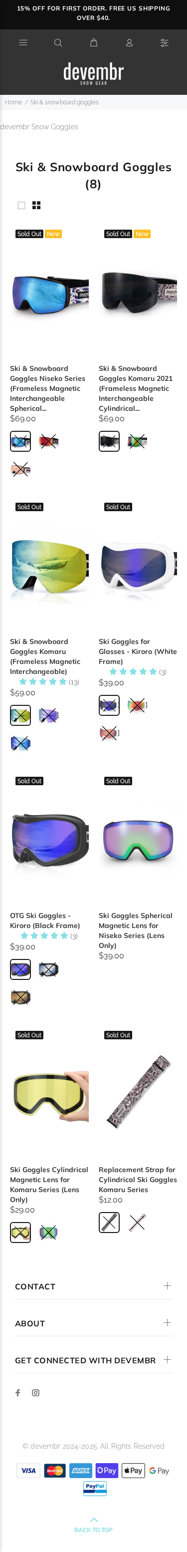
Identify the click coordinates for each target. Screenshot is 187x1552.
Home (13, 102)
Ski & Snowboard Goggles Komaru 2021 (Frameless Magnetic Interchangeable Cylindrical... (136, 388)
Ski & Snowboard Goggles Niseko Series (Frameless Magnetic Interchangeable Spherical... (47, 388)
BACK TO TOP (93, 1530)
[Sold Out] (49, 565)
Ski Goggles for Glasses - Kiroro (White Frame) (138, 651)
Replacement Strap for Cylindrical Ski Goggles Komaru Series (138, 1179)
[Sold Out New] (49, 292)
